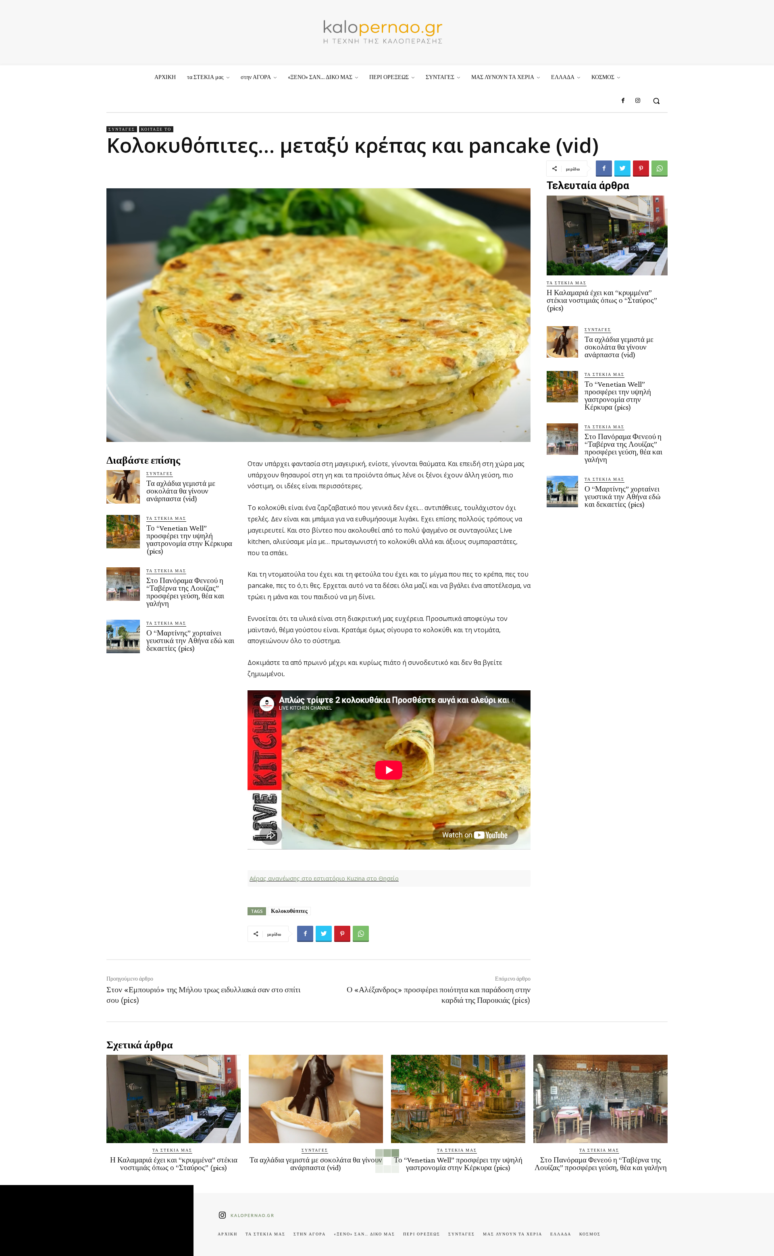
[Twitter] (622, 168)
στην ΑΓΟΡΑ (309, 1233)
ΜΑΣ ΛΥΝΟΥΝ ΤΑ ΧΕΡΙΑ (512, 1233)
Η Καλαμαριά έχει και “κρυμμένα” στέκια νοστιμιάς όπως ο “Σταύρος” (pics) (602, 300)
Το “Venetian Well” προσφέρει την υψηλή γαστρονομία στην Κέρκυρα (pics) (189, 539)
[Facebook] (623, 101)
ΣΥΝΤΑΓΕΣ (121, 129)
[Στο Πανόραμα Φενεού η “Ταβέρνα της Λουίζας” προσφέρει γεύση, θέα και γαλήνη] (123, 584)
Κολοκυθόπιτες (289, 911)
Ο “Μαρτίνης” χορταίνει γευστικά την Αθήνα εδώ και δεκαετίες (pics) (190, 640)
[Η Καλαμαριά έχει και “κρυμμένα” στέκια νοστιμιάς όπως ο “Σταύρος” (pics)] (607, 235)
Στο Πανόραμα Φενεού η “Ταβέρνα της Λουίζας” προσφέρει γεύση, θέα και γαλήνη (185, 592)
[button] (656, 101)
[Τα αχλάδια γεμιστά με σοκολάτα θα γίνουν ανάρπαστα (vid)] (123, 487)
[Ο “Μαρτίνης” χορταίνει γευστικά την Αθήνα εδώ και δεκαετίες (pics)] (123, 636)
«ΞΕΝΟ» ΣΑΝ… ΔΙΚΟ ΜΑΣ (364, 1233)
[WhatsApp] (659, 168)
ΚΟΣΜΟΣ (590, 1233)
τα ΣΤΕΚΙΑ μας (166, 518)
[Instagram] (637, 101)
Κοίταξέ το (156, 129)
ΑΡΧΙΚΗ (227, 1233)
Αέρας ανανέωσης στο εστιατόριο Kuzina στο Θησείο (324, 878)
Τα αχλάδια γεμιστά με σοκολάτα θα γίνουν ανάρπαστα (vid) (180, 491)
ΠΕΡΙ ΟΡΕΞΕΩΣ (421, 1233)
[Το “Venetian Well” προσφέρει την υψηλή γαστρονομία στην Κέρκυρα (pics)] (123, 531)
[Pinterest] (641, 168)
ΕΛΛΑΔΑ (560, 1233)
